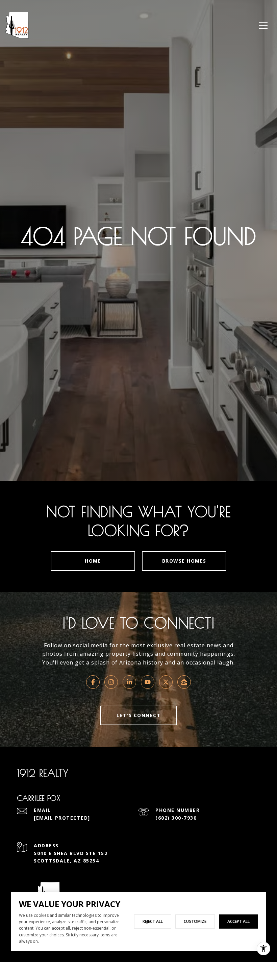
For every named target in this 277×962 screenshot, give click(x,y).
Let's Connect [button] (139, 715)
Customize (195, 921)
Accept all (238, 921)
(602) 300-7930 (176, 818)
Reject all (153, 921)
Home (93, 561)
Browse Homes (184, 561)
